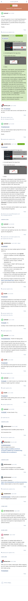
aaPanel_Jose (6, 127)
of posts (13, 1)
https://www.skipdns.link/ (7, 280)
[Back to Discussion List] (1, 1)
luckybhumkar (6, 338)
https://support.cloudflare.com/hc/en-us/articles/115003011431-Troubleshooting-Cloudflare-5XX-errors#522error (11, 450)
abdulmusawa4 (6, 445)
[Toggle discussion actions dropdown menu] (26, 1)
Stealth (4, 323)
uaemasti (6, 38)
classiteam (5, 571)
